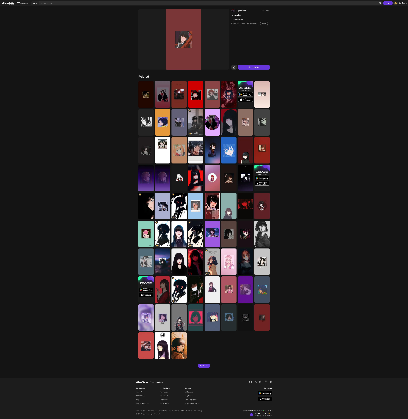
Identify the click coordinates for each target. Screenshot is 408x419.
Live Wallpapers (190, 399)
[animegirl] (212, 289)
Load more (204, 366)
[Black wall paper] (146, 206)
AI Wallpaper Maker (192, 403)
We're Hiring (140, 396)
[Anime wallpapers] (195, 94)
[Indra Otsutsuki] (146, 317)
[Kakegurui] (212, 206)
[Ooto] (162, 122)
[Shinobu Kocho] (146, 261)
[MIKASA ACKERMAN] (162, 261)
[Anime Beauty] (179, 261)
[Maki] (195, 150)
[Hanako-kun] (262, 150)
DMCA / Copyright (187, 411)
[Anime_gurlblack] (262, 234)
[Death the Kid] (262, 122)
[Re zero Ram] (146, 234)
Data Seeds (164, 403)
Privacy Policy (152, 411)
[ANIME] (245, 150)
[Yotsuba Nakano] (179, 150)
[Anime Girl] (229, 122)
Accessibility (198, 411)
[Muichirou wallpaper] (229, 150)
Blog (137, 399)
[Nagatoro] (195, 206)
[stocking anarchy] (212, 317)
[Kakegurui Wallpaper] (229, 94)
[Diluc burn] (179, 94)
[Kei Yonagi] (179, 317)
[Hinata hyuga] (162, 345)
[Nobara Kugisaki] (212, 94)
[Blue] (245, 178)
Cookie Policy (163, 411)
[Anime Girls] (245, 317)
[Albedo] (162, 150)
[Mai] (146, 94)
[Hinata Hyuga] (179, 345)
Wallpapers (189, 392)
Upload (388, 3)
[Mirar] (262, 94)
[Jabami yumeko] (162, 317)
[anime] (195, 261)
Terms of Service (141, 411)
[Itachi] (162, 94)
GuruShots (164, 396)
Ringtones (188, 396)
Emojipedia (164, 392)
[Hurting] (245, 206)
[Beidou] (212, 234)
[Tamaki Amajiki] (229, 317)
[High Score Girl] (212, 150)
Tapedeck (164, 399)
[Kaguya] (262, 261)
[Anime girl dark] (195, 178)
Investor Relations (142, 403)
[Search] (380, 3)
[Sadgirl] (146, 122)
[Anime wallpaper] (245, 122)
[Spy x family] (195, 289)
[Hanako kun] (146, 345)
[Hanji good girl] (262, 317)
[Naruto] (179, 122)
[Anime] (229, 206)
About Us (139, 392)
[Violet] (146, 178)
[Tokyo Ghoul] (229, 234)
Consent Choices (174, 411)
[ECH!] (195, 317)
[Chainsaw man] (245, 261)
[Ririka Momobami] (179, 178)
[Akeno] (245, 289)
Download (255, 67)
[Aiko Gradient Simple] (212, 178)
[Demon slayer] (146, 150)
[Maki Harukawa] (262, 206)
